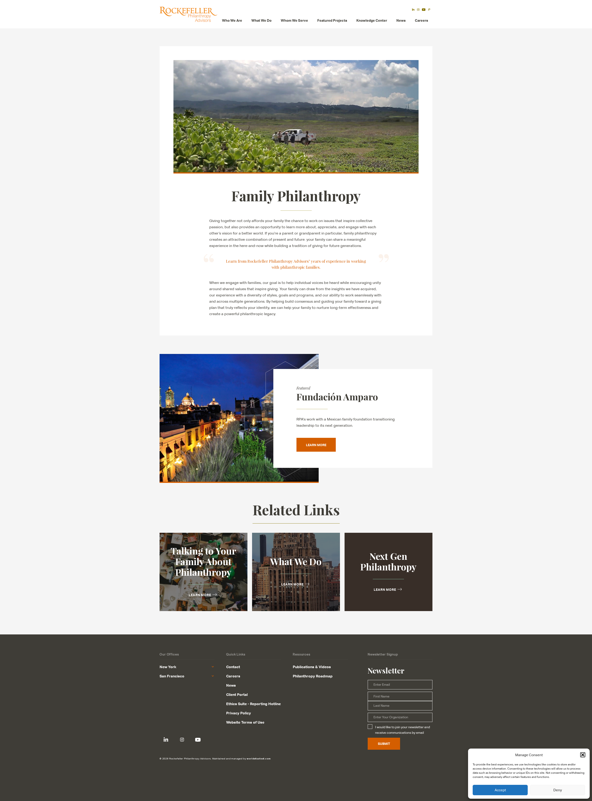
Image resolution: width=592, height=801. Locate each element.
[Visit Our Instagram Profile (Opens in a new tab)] (418, 10)
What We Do (261, 20)
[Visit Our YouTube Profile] (197, 739)
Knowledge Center (371, 20)
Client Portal (237, 694)
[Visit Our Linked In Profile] (166, 739)
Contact (233, 666)
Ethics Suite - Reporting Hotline (253, 703)
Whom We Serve (294, 20)
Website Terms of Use (245, 722)
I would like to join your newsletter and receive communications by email (402, 729)
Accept (500, 790)
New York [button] (168, 666)
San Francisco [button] (172, 676)
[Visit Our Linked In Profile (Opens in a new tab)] (413, 10)
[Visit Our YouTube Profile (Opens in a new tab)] (424, 10)
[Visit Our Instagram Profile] (182, 739)
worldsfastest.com (259, 758)
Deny (557, 790)
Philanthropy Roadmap (313, 676)
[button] (582, 754)
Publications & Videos (312, 666)
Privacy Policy (238, 713)
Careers (421, 20)
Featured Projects (332, 20)
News (401, 20)
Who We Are (232, 20)
